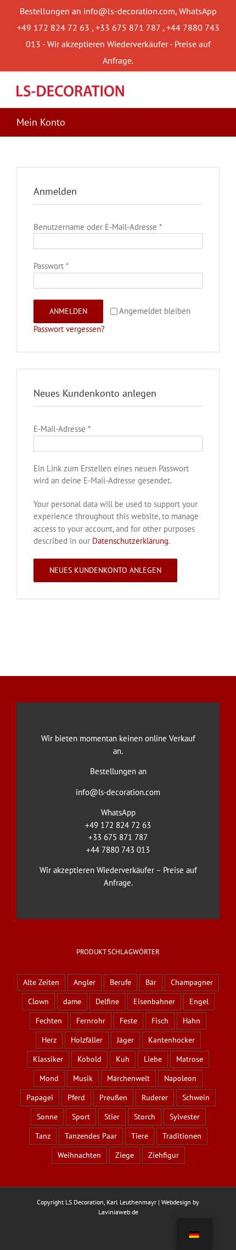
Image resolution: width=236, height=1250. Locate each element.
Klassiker (48, 1059)
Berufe (120, 982)
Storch (144, 1117)
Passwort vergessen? (69, 329)
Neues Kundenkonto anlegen (105, 570)
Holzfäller (87, 1040)
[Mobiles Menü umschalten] (215, 89)
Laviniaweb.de (118, 1212)
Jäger (125, 1040)
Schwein (196, 1097)
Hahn (191, 1021)
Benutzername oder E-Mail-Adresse (97, 227)
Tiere (139, 1136)
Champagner (192, 982)
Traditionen (181, 1136)
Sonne (47, 1117)
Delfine (107, 1001)
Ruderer (155, 1097)
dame (72, 1001)
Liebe (153, 1059)
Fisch (159, 1021)
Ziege (124, 1155)
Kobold (89, 1059)
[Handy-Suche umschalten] (195, 89)
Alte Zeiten (41, 982)
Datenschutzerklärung (130, 541)
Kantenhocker (171, 1040)
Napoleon (180, 1078)
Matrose (189, 1059)
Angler (84, 982)
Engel (199, 1001)
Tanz (42, 1136)
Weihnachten (79, 1155)
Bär (150, 982)
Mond (49, 1078)
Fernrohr (90, 1021)
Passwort (51, 266)
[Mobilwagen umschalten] (175, 89)
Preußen (113, 1097)
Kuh (123, 1059)
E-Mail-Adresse (62, 429)
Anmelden (68, 311)
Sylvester (185, 1117)
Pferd (76, 1097)
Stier (112, 1117)
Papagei (39, 1097)
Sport (81, 1117)
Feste (128, 1021)
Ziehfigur (163, 1155)
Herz (49, 1040)
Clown (38, 1001)
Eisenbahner (154, 1001)
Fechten (49, 1021)
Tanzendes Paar (91, 1136)
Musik (83, 1078)
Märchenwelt (128, 1078)
